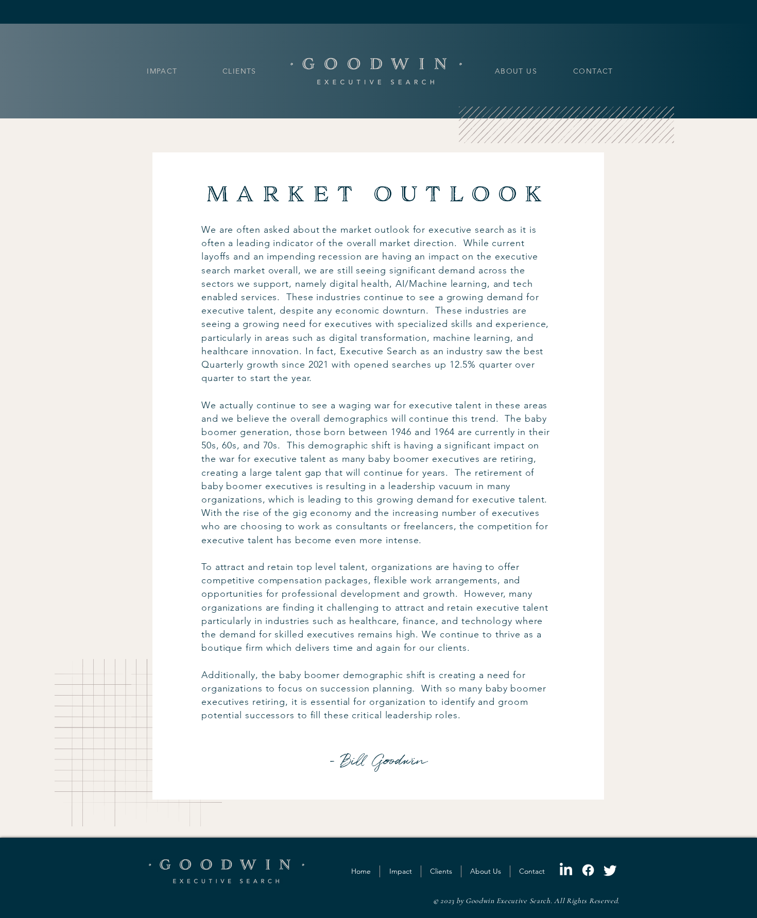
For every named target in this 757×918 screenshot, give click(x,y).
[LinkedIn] (566, 870)
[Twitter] (610, 870)
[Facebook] (588, 870)
